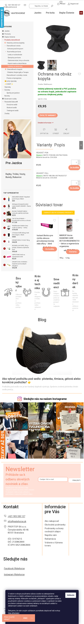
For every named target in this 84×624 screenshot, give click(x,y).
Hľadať (52, 6)
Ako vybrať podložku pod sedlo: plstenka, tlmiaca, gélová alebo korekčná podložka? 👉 (41, 380)
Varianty (73, 252)
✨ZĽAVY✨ (8, 84)
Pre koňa (7, 34)
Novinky (7, 96)
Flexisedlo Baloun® (11, 102)
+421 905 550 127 (16, 516)
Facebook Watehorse (14, 568)
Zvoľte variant (48, 115)
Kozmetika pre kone (14, 52)
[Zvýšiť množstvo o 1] (79, 161)
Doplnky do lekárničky (15, 66)
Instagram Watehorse (14, 574)
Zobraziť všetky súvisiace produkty (58, 212)
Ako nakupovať (52, 521)
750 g (61, 258)
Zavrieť (51, 127)
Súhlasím (70, 595)
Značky (7, 113)
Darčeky (7, 90)
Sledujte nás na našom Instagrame (45, 399)
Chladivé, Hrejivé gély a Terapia (17, 72)
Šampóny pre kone (14, 57)
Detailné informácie (44, 123)
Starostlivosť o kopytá (14, 69)
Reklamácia (50, 539)
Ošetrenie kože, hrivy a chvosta (18, 60)
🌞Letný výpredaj (10, 81)
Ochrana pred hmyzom (15, 49)
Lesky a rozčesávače (15, 54)
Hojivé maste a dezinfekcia (17, 63)
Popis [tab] (59, 145)
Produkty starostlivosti (12, 40)
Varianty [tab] (44, 145)
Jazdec (7, 31)
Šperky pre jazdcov (13, 93)
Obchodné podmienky (55, 524)
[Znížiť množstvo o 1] (79, 163)
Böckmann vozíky (10, 99)
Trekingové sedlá (12, 110)
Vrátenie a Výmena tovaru (54, 544)
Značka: (45, 84)
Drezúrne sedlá (12, 104)
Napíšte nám (51, 535)
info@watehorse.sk (17, 521)
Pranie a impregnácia (14, 78)
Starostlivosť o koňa (13, 46)
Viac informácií (13, 613)
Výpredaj (7, 87)
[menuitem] (38, 13)
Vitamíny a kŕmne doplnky (15, 43)
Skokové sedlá (12, 107)
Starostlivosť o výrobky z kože (17, 75)
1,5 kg (67, 258)
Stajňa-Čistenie (9, 37)
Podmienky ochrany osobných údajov (54, 530)
